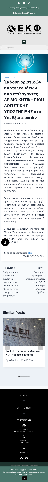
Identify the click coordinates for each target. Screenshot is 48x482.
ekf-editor (10, 123)
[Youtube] (24, 3)
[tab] (19, 376)
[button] (24, 42)
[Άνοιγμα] (5, 242)
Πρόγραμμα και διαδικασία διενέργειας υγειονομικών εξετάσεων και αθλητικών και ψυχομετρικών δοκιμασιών (11, 282)
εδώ (30, 253)
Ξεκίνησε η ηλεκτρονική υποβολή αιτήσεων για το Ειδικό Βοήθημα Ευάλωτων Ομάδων (35, 280)
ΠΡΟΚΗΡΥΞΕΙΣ (9, 77)
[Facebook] (19, 3)
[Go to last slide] (7, 346)
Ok (25, 478)
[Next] (40, 346)
